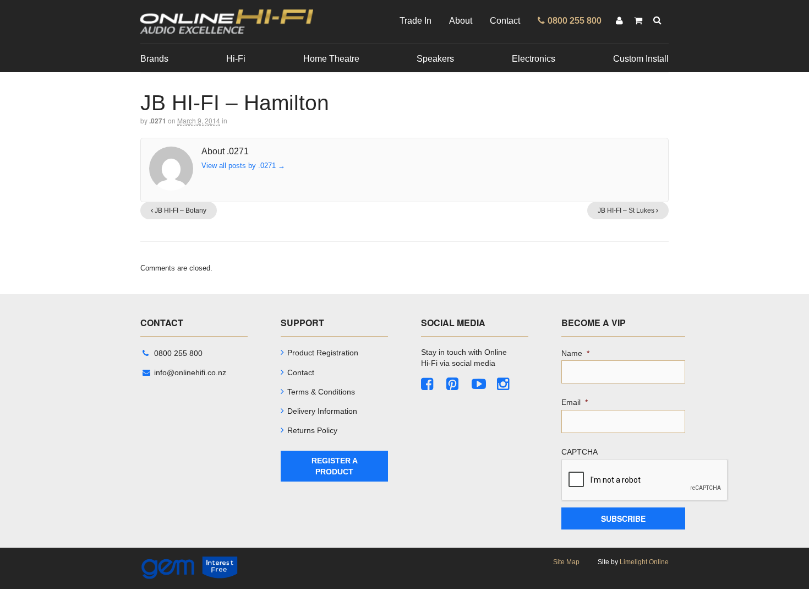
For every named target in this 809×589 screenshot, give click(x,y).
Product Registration (322, 352)
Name (575, 353)
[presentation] (645, 480)
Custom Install (641, 58)
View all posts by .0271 (243, 165)
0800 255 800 (178, 353)
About (460, 20)
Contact (505, 20)
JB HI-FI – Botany (179, 210)
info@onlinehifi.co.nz (190, 372)
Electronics (533, 58)
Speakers (435, 58)
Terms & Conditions (321, 391)
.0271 (157, 121)
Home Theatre (331, 58)
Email (574, 402)
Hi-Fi (235, 58)
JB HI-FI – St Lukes (627, 210)
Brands (154, 58)
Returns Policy (312, 430)
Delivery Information (322, 411)
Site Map (566, 562)
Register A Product (334, 466)
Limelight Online (644, 562)
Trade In (415, 20)
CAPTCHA (579, 451)
